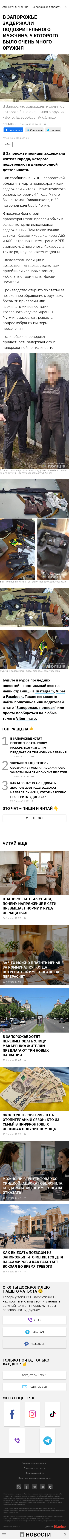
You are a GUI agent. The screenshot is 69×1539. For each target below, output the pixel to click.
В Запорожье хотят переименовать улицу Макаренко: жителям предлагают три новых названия (26, 1045)
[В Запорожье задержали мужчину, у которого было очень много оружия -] (34, 411)
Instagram (44, 691)
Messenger (37, 1343)
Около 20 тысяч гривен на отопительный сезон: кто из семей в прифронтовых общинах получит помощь (31, 1122)
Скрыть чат (34, 818)
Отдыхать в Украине (15, 6)
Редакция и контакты (34, 1468)
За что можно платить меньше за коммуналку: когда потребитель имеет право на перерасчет (33, 969)
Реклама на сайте (35, 1473)
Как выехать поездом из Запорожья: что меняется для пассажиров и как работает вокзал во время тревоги (33, 1259)
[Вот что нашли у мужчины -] (34, 529)
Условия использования (34, 1463)
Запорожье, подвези (35, 707)
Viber (60, 691)
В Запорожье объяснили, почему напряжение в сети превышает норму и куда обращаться (29, 906)
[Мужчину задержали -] (34, 629)
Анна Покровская (19, 137)
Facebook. (15, 696)
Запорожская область (47, 6)
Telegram (37, 1331)
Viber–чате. (26, 718)
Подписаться (38, 1386)
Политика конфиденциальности (34, 1478)
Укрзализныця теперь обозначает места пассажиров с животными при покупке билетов (38, 767)
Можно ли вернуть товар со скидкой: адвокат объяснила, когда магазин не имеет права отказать (33, 1185)
